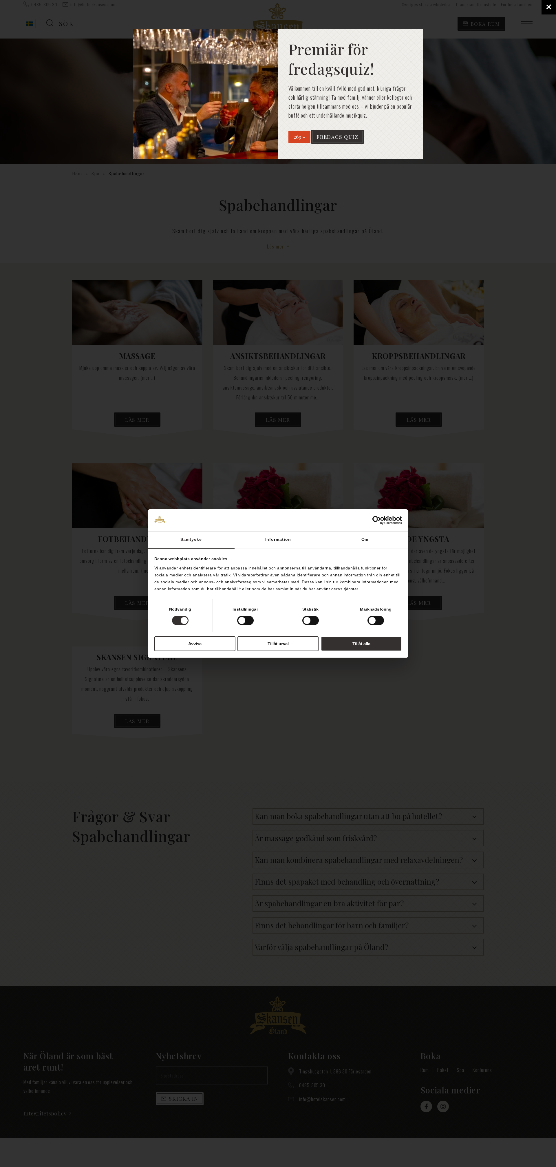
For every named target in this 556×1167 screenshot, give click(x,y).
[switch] (245, 620)
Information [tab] (278, 539)
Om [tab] (365, 539)
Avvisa (195, 643)
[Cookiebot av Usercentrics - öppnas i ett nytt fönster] (376, 520)
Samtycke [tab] (191, 539)
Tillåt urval (278, 643)
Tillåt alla (361, 643)
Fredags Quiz (338, 136)
